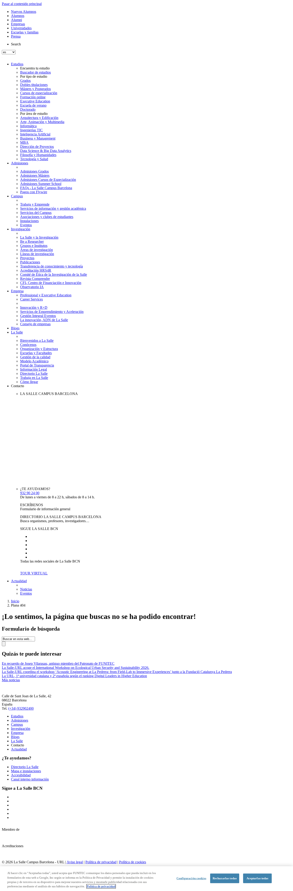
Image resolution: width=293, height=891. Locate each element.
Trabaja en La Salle (34, 378)
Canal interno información (30, 779)
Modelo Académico (34, 361)
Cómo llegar (29, 382)
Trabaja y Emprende (34, 204)
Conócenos (28, 345)
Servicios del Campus (36, 213)
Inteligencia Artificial (35, 134)
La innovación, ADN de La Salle (44, 320)
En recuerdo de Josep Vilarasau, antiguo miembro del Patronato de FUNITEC (58, 663)
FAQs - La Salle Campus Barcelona (46, 188)
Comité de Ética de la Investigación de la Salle (53, 274)
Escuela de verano (33, 105)
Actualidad (19, 581)
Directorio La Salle (34, 373)
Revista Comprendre (35, 279)
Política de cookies (132, 862)
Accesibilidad (21, 775)
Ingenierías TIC (31, 130)
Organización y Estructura (39, 349)
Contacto (17, 386)
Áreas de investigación (36, 250)
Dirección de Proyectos (37, 147)
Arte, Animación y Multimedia (42, 122)
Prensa (16, 36)
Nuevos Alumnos (23, 12)
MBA (24, 142)
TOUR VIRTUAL (34, 573)
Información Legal (33, 369)
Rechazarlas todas (225, 878)
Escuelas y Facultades (36, 353)
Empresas (18, 24)
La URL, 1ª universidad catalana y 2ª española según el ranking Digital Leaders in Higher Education (74, 676)
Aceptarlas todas (258, 878)
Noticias (26, 589)
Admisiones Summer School (40, 184)
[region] (146, 878)
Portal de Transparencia (37, 365)
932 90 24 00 (29, 493)
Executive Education (35, 101)
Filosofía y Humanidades (38, 155)
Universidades (21, 28)
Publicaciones (30, 262)
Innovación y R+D (33, 307)
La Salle (17, 332)
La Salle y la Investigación (39, 237)
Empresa (17, 291)
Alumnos (17, 16)
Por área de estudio (34, 114)
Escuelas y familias (24, 32)
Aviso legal (75, 862)
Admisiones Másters (34, 175)
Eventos (26, 225)
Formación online (33, 97)
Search (16, 44)
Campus (17, 196)
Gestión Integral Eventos (38, 316)
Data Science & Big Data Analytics (45, 151)
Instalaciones (29, 221)
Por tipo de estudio (33, 76)
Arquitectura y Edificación (39, 118)
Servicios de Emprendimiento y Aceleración (52, 312)
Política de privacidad (101, 862)
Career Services (31, 299)
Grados (25, 81)
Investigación (20, 229)
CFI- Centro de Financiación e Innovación (50, 283)
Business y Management (37, 138)
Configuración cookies (191, 878)
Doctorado (27, 109)
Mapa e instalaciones (26, 771)
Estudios (17, 64)
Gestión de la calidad (35, 357)
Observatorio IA (32, 287)
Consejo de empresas (35, 324)
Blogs (15, 328)
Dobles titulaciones (34, 85)
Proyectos (27, 258)
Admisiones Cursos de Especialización (48, 180)
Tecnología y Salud (34, 159)
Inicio (15, 601)
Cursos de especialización (38, 93)
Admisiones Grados (34, 171)
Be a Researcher (32, 241)
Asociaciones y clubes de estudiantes (46, 217)
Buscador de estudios (35, 72)
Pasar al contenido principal (22, 4)
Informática (28, 126)
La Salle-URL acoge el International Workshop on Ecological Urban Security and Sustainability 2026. (75, 668)
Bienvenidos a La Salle (37, 340)
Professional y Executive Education (45, 295)
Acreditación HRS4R (35, 270)
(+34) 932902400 (21, 708)
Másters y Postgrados (35, 89)
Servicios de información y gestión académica (53, 208)
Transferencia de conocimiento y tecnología (51, 266)
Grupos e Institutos (33, 246)
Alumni (16, 20)
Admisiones (19, 163)
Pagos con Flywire (33, 192)
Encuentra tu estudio (35, 68)
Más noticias (11, 680)
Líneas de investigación (37, 254)
